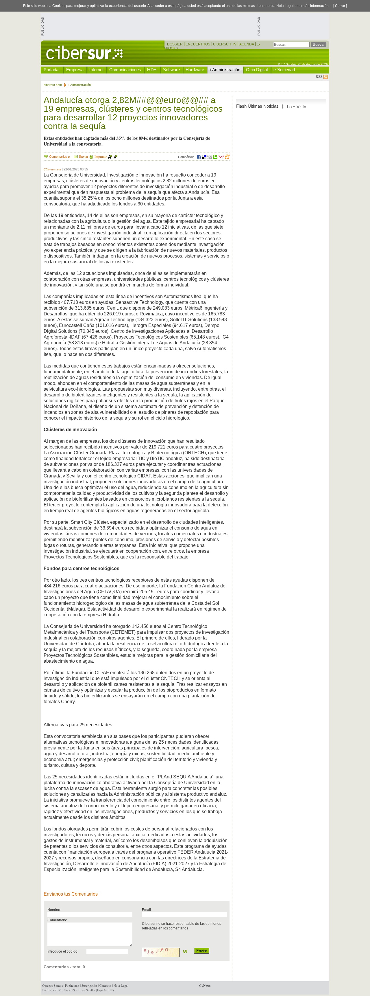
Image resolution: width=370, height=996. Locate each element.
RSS (319, 76)
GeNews (204, 985)
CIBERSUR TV (225, 44)
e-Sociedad (284, 69)
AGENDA (247, 44)
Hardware (195, 69)
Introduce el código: (62, 951)
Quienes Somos (52, 985)
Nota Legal (285, 6)
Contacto (105, 985)
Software (171, 69)
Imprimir (101, 156)
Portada (51, 69)
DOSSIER (175, 44)
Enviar (83, 156)
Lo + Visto (296, 106)
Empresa (75, 69)
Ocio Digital (257, 69)
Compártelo (186, 157)
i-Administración (225, 69)
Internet (96, 69)
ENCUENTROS (198, 44)
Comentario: (57, 920)
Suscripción (89, 985)
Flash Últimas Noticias (257, 106)
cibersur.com (53, 85)
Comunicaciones (125, 69)
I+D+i (152, 69)
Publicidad (72, 985)
